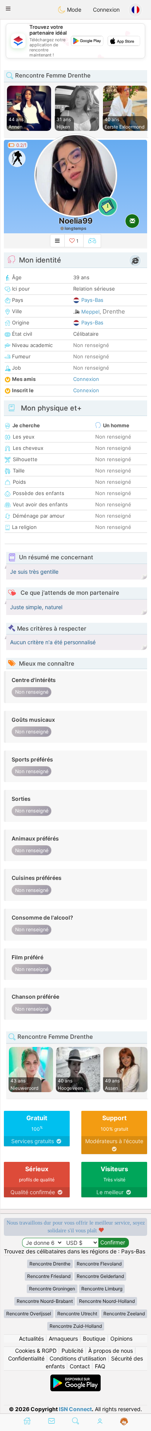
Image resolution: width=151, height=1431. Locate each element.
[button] (8, 8)
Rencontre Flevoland (99, 1264)
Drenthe (114, 311)
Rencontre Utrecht (77, 1313)
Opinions (121, 1338)
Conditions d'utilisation (78, 1358)
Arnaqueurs (63, 1338)
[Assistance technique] (124, 1421)
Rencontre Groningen (52, 1289)
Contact (80, 1366)
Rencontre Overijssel (28, 1313)
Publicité (72, 1350)
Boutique (94, 1338)
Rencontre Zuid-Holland (76, 1326)
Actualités (31, 1338)
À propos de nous (110, 1350)
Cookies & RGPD (36, 1350)
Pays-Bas (92, 300)
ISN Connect (75, 1409)
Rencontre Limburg (101, 1289)
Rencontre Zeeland (124, 1313)
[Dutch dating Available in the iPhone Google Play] (75, 1378)
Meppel (90, 311)
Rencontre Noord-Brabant (45, 1301)
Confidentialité (26, 1358)
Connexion (106, 9)
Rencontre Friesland (48, 1276)
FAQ (100, 1366)
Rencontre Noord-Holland (107, 1301)
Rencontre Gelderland (100, 1276)
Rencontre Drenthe (49, 1264)
